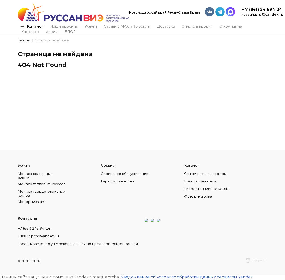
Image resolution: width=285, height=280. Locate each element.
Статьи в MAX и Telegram (127, 27)
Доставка (166, 27)
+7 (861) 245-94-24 (34, 228)
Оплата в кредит (197, 27)
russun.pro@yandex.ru (262, 14)
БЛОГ (70, 32)
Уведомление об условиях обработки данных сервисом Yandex (187, 277)
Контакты (30, 32)
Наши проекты (64, 27)
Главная (24, 40)
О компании (230, 27)
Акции (52, 32)
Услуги (91, 27)
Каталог (35, 27)
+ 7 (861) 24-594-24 (262, 9)
